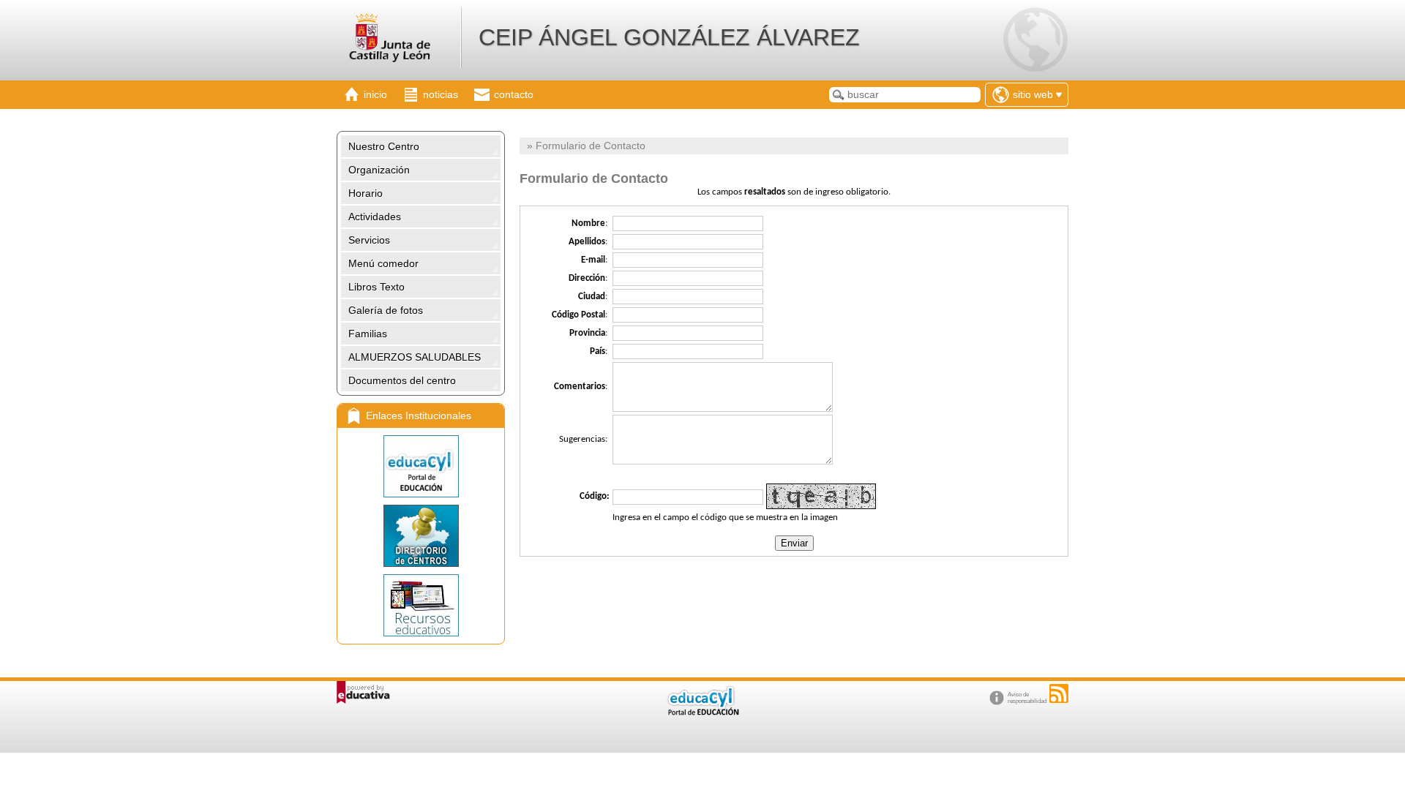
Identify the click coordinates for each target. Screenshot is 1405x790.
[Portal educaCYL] (420, 466)
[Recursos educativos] (420, 605)
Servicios (369, 240)
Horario (365, 193)
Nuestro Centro (383, 146)
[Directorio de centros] (420, 536)
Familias (367, 333)
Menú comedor (383, 263)
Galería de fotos (385, 310)
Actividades (374, 216)
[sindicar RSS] (1058, 693)
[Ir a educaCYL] (702, 712)
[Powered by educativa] (363, 692)
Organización (379, 170)
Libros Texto (376, 287)
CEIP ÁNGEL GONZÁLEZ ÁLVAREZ (669, 37)
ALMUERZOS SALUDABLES (414, 357)
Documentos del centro (402, 380)
